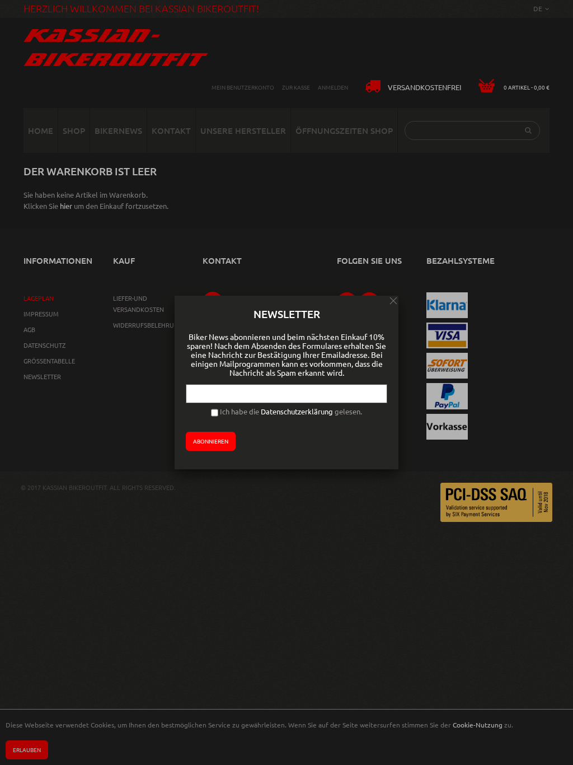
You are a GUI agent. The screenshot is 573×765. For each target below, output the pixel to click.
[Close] (393, 301)
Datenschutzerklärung (297, 411)
